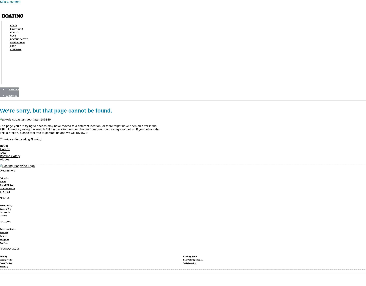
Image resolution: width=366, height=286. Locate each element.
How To (14, 32)
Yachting (4, 267)
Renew (3, 182)
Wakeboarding (189, 263)
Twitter (3, 236)
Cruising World (190, 256)
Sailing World (6, 260)
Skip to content (10, 1)
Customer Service (7, 189)
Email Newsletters (7, 229)
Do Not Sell (5, 192)
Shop (13, 46)
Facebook (4, 233)
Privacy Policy (6, 205)
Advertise (15, 49)
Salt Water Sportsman (193, 260)
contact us (52, 132)
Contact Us (5, 212)
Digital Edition (6, 185)
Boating (3, 256)
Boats (13, 25)
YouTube (4, 243)
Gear (13, 36)
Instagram (4, 239)
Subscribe (4, 178)
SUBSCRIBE (14, 89)
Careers (3, 216)
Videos (4, 159)
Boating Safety (19, 39)
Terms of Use (5, 209)
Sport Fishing (6, 263)
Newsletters (17, 43)
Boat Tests (16, 29)
